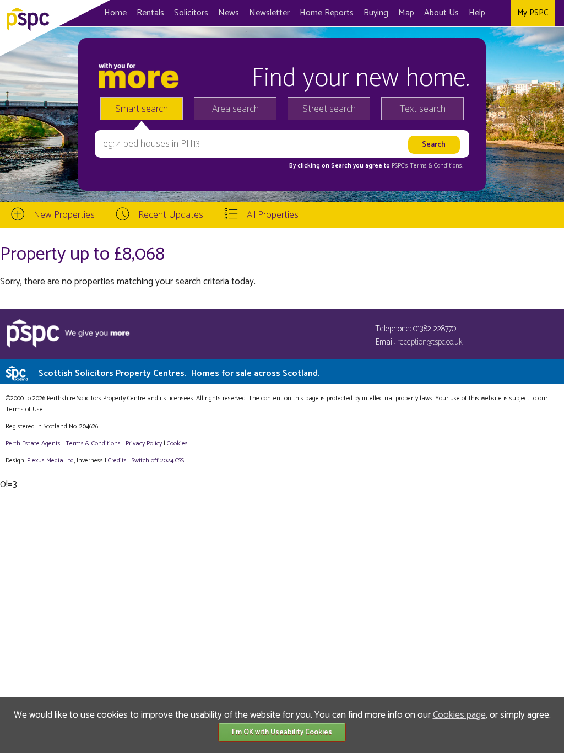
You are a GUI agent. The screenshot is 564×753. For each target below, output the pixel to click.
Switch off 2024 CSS (158, 460)
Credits (117, 460)
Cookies (177, 443)
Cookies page (459, 715)
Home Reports (327, 13)
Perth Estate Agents (33, 443)
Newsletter (269, 13)
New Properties (64, 215)
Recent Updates (170, 215)
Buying (376, 13)
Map (406, 13)
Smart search (141, 109)
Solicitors (191, 13)
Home (115, 13)
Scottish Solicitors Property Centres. (179, 373)
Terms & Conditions (93, 443)
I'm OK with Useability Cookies (282, 732)
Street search (329, 109)
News (228, 13)
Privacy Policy (144, 443)
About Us (441, 13)
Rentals (150, 13)
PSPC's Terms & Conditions (427, 166)
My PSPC (532, 13)
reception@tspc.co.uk (430, 342)
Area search (235, 109)
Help (477, 13)
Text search (423, 109)
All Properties (273, 215)
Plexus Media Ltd (50, 460)
